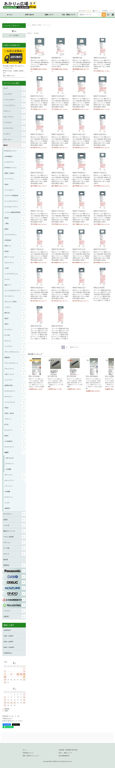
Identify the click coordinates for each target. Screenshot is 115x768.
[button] (29, 376)
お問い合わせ (29, 14)
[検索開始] (104, 15)
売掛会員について (28, 753)
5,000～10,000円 (8, 647)
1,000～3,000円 (8, 636)
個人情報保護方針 (64, 755)
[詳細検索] (99, 14)
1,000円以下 (7, 630)
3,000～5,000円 (8, 641)
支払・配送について (68, 14)
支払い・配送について (65, 753)
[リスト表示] (108, 15)
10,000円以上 (7, 653)
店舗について (49, 14)
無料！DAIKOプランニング (31, 755)
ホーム (25, 750)
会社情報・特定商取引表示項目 (68, 750)
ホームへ (10, 14)
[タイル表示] (113, 15)
